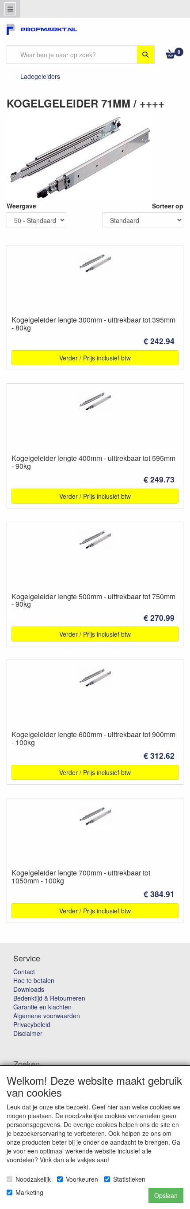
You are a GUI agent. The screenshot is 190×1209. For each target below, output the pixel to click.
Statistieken (129, 1179)
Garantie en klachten (42, 1006)
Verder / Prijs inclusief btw (95, 357)
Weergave (21, 205)
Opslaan (166, 1195)
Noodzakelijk (33, 1179)
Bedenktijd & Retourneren (49, 998)
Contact (24, 971)
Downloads (28, 989)
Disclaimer (27, 1033)
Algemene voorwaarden (46, 1015)
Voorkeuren (82, 1179)
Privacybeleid (31, 1024)
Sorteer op (167, 205)
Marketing (29, 1192)
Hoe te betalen (33, 980)
